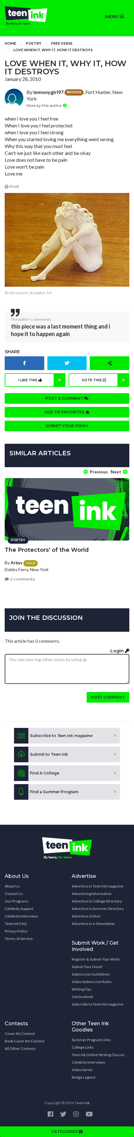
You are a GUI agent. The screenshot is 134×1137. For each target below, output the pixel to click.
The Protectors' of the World (47, 549)
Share (12, 351)
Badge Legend (83, 1077)
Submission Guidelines (91, 974)
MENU (112, 16)
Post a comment (64, 398)
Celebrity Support (19, 908)
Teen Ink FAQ (16, 923)
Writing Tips (82, 989)
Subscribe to (61, 735)
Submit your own (66, 425)
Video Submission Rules (92, 981)
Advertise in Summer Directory (98, 908)
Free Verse (62, 43)
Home (10, 43)
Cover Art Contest (20, 1033)
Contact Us (14, 893)
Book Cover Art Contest (24, 1041)
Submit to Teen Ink (49, 754)
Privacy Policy (16, 931)
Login (117, 651)
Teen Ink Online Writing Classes (98, 1054)
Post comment (108, 697)
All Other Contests (20, 1048)
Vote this (103, 380)
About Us (12, 886)
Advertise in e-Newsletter (93, 923)
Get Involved (82, 996)
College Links (83, 1047)
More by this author (44, 105)
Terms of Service (19, 938)
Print (13, 186)
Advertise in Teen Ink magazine (97, 886)
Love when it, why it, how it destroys (53, 49)
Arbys (16, 562)
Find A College (44, 773)
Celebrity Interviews (21, 916)
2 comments (22, 579)
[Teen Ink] (33, 15)
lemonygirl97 (48, 92)
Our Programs (17, 901)
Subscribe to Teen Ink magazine (97, 1004)
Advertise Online (86, 916)
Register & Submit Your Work (96, 959)
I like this (39, 380)
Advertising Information (92, 893)
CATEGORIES (65, 1131)
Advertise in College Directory (97, 901)
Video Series (82, 1069)
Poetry (33, 43)
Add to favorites (64, 412)
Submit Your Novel (87, 966)
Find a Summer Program (54, 791)
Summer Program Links (91, 1039)
